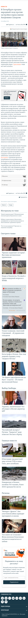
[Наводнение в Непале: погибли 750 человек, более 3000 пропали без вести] (14, 473)
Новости (4, 6)
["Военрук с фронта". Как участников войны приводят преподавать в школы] (14, 503)
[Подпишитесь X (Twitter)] (9, 598)
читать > (7, 97)
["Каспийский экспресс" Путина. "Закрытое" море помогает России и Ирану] (14, 421)
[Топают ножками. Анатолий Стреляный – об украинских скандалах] (14, 322)
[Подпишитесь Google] (2, 598)
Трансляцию (17, 64)
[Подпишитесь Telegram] (16, 598)
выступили (4, 157)
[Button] (10, 25)
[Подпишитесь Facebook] (6, 598)
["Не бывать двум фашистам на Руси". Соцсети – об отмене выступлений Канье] (14, 369)
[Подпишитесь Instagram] (20, 598)
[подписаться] (6, 601)
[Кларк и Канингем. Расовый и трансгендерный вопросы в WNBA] (14, 267)
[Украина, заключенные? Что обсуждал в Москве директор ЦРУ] (14, 398)
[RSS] (24, 598)
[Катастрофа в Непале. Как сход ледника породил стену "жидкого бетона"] (14, 345)
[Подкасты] (2, 601)
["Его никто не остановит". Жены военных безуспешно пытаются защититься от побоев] (14, 526)
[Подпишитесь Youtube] (13, 598)
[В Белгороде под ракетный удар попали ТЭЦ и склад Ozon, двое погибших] (14, 450)
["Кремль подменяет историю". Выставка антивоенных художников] (14, 244)
